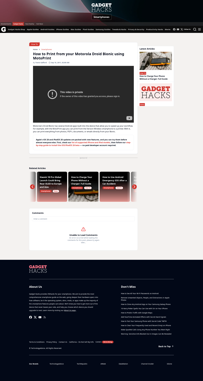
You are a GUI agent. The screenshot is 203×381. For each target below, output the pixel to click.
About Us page (70, 310)
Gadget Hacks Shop (16, 29)
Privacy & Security (136, 29)
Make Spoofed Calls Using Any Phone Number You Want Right (145, 330)
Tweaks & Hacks (119, 29)
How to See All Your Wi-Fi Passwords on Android (140, 293)
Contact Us (63, 342)
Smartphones (101, 17)
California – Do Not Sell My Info (81, 342)
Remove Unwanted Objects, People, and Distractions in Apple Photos (145, 299)
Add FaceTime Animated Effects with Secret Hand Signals (143, 317)
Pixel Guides (88, 29)
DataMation (123, 364)
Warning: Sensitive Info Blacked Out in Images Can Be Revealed (146, 334)
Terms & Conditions (37, 342)
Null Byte (39, 24)
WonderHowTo (6, 24)
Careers (104, 342)
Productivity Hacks (154, 29)
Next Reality (29, 24)
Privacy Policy (51, 342)
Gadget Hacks (18, 24)
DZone (169, 364)
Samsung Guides (103, 29)
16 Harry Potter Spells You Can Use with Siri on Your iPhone (144, 308)
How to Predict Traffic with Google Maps (136, 313)
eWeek (103, 364)
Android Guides (47, 29)
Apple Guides (33, 29)
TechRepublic (82, 364)
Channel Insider (147, 364)
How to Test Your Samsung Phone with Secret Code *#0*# (143, 321)
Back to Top (164, 346)
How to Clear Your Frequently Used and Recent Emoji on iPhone (146, 325)
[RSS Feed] (44, 317)
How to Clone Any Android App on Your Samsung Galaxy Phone (146, 304)
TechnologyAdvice (57, 364)
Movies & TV (170, 29)
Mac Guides (76, 29)
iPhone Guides (62, 29)
